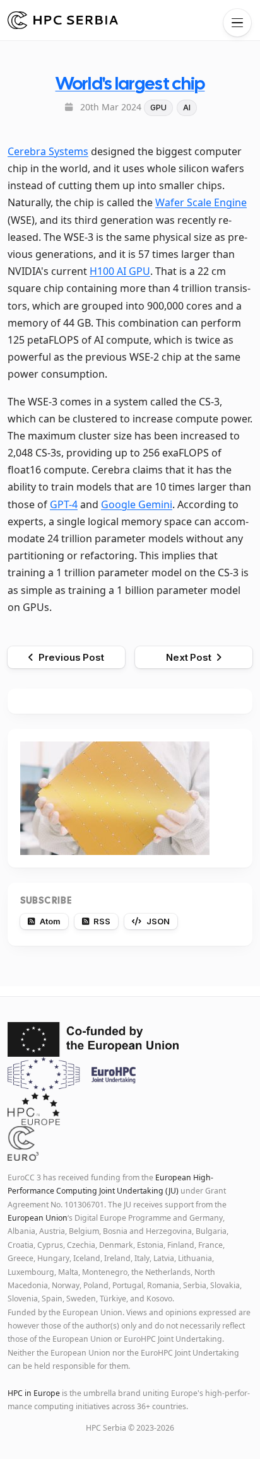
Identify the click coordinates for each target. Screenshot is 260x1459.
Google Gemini (136, 504)
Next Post (188, 657)
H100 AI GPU (120, 271)
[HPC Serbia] (63, 20)
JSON (158, 921)
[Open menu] (237, 23)
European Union (38, 1217)
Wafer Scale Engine (201, 202)
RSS (101, 921)
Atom (50, 921)
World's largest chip (130, 83)
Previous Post (71, 657)
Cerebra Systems (48, 151)
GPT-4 (64, 504)
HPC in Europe (34, 1393)
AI (187, 107)
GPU (158, 107)
